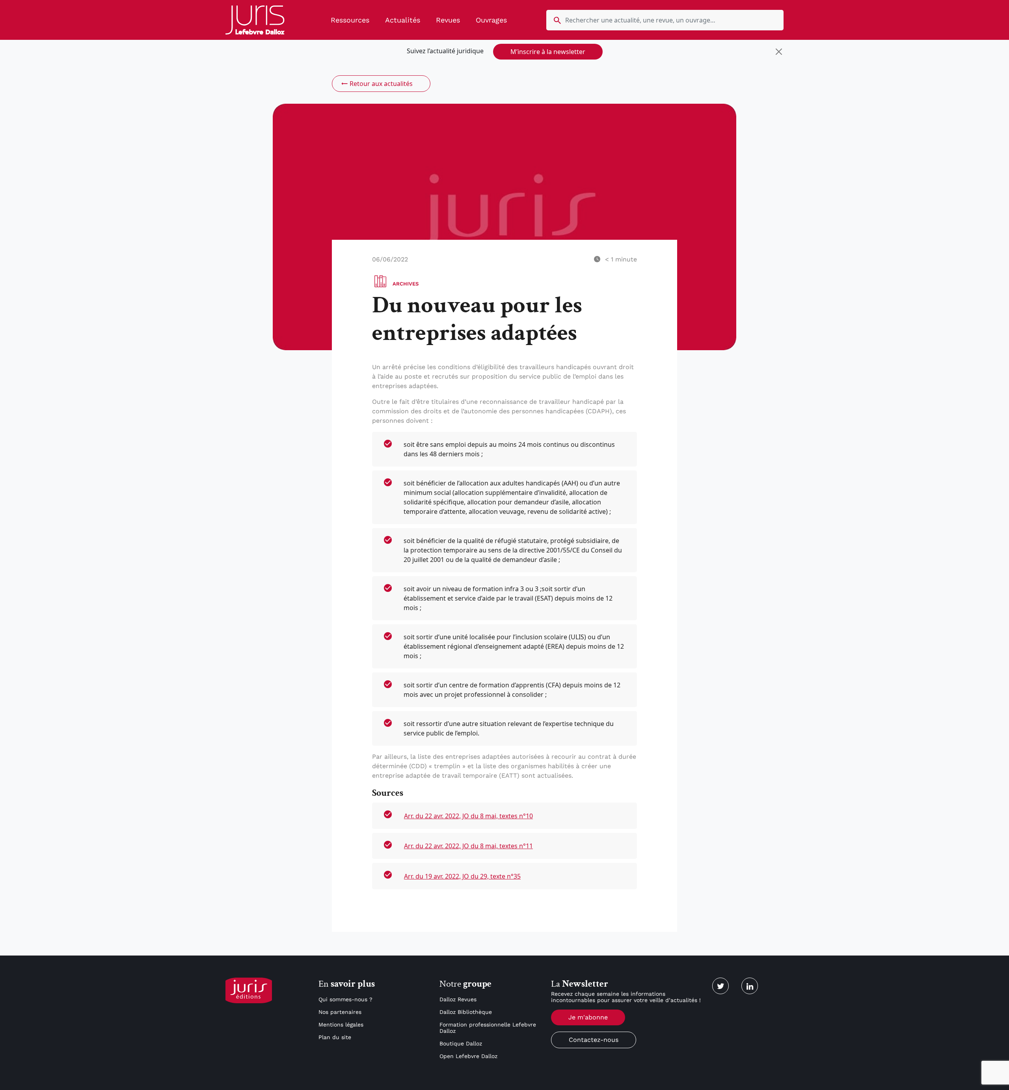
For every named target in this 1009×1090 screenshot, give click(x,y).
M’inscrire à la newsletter (547, 51)
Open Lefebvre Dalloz (468, 1056)
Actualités (402, 20)
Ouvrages (491, 20)
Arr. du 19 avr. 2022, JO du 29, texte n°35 (462, 876)
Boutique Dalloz (460, 1043)
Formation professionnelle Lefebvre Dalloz (487, 1027)
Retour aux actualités (381, 83)
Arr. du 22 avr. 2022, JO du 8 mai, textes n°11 (468, 846)
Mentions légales (340, 1024)
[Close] (779, 51)
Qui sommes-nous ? (345, 999)
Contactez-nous (593, 1039)
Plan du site (334, 1037)
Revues (448, 20)
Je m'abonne (588, 1017)
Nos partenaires (339, 1012)
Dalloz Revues (458, 999)
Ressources (350, 20)
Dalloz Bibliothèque (465, 1012)
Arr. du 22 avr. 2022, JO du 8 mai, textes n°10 (468, 816)
